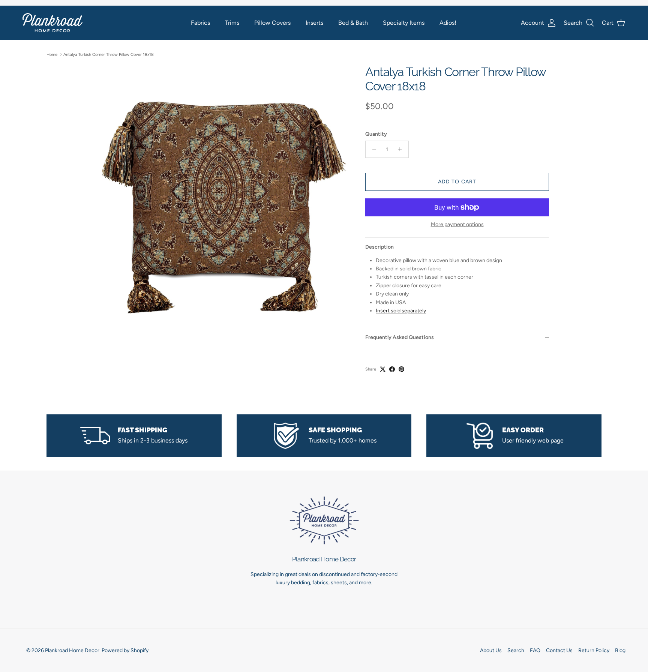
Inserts (314, 22)
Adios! (448, 22)
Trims (232, 22)
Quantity (376, 134)
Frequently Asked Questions (399, 337)
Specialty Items (403, 22)
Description (379, 247)
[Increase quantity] (401, 149)
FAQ (535, 650)
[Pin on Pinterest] (401, 369)
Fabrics (200, 22)
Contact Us (559, 650)
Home (51, 54)
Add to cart (457, 181)
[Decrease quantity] (372, 149)
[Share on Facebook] (392, 369)
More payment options (457, 225)
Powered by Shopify (125, 650)
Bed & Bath (353, 22)
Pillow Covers (272, 22)
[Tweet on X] (383, 369)
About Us (491, 650)
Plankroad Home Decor (72, 650)
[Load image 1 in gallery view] (224, 204)
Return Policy (593, 650)
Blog (620, 650)
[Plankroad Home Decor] (52, 22)
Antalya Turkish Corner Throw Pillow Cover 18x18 (108, 54)
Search (515, 650)
